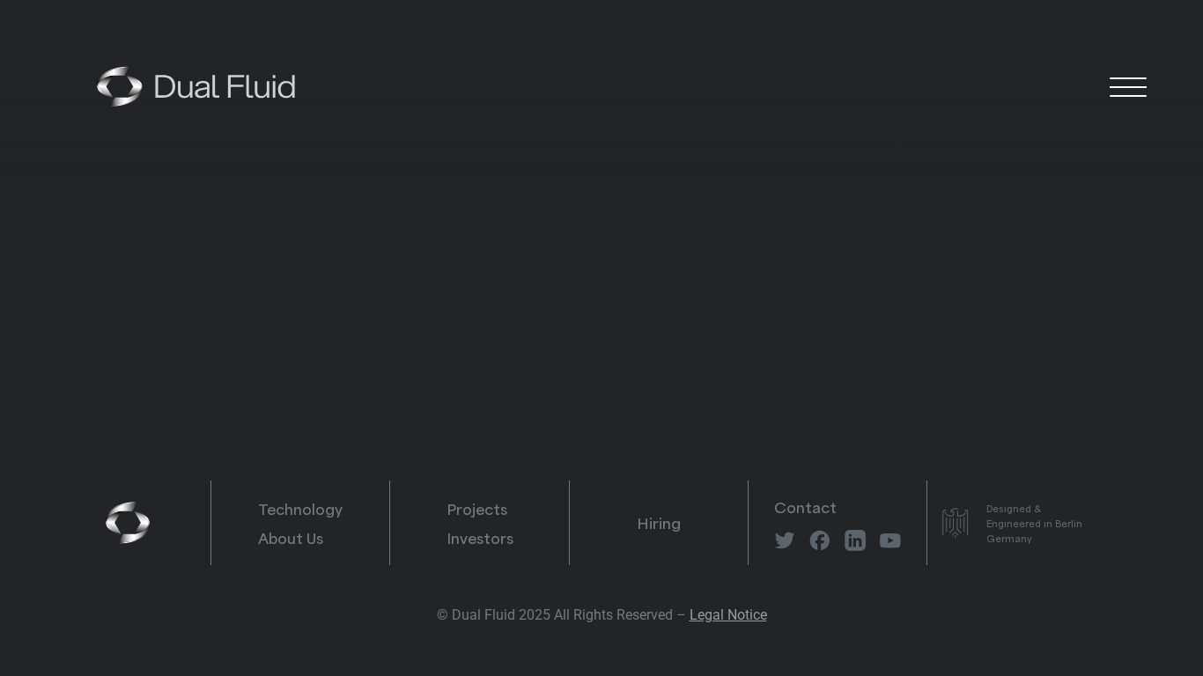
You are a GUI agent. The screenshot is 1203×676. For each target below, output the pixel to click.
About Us (290, 536)
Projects (477, 507)
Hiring (659, 522)
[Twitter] (784, 540)
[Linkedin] (855, 540)
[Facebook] (819, 540)
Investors (480, 536)
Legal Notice (728, 614)
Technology (300, 507)
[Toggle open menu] (1128, 86)
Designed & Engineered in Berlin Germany (1034, 523)
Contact (805, 506)
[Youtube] (890, 540)
